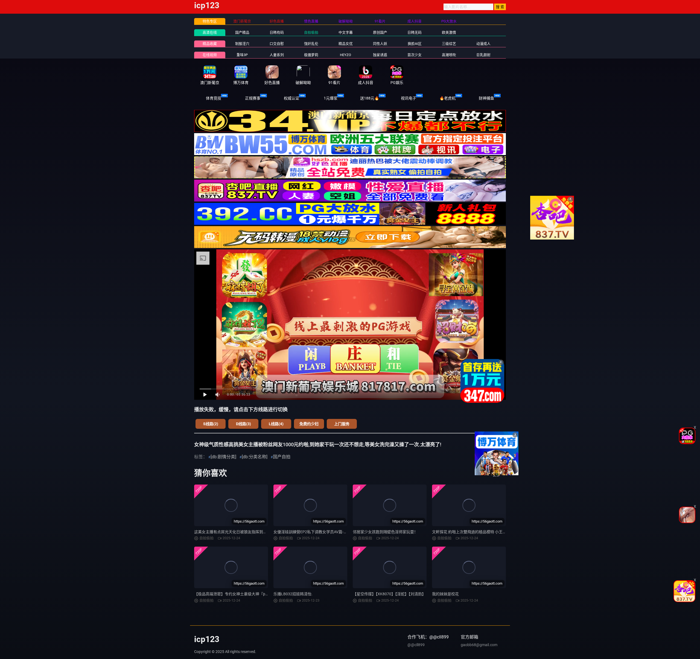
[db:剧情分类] (223, 456)
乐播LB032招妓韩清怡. (293, 594)
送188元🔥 (369, 98)
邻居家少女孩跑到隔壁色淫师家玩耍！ (385, 532)
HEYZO (345, 55)
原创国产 (380, 32)
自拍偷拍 (311, 32)
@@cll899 (416, 645)
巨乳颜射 (483, 55)
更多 (496, 475)
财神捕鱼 (486, 98)
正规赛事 (252, 98)
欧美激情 (449, 32)
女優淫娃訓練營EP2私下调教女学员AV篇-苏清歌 (314, 532)
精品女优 (346, 44)
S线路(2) (210, 424)
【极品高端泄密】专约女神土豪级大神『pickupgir (236, 594)
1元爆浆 (330, 98)
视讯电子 (408, 98)
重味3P (242, 55)
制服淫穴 (242, 44)
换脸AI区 (415, 44)
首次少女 (414, 55)
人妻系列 (277, 55)
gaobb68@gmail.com (479, 645)
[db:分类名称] (254, 456)
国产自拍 (281, 456)
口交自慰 (277, 44)
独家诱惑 (380, 55)
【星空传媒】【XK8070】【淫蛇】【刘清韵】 (389, 594)
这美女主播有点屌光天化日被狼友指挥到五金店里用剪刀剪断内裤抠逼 (253, 532)
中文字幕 (346, 32)
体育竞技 (213, 98)
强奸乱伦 (311, 44)
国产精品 (242, 32)
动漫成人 (483, 44)
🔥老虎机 (447, 98)
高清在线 (210, 32)
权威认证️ (291, 98)
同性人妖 (380, 44)
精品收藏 (210, 44)
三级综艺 (449, 44)
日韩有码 (277, 32)
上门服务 (341, 424)
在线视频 (210, 55)
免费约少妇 (309, 424)
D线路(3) (243, 424)
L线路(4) (276, 424)
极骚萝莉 (311, 55)
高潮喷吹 (449, 55)
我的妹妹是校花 (445, 594)
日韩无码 (414, 32)
